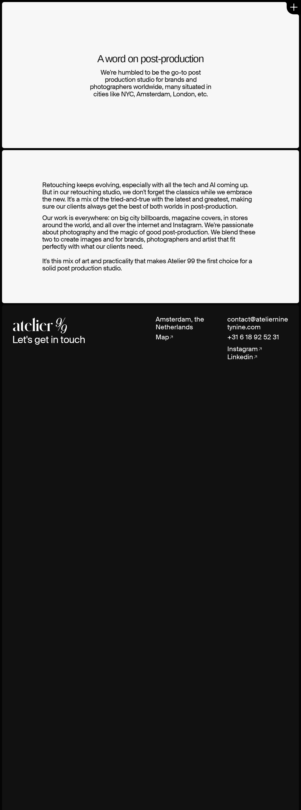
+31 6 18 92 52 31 (253, 337)
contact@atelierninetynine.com (257, 323)
